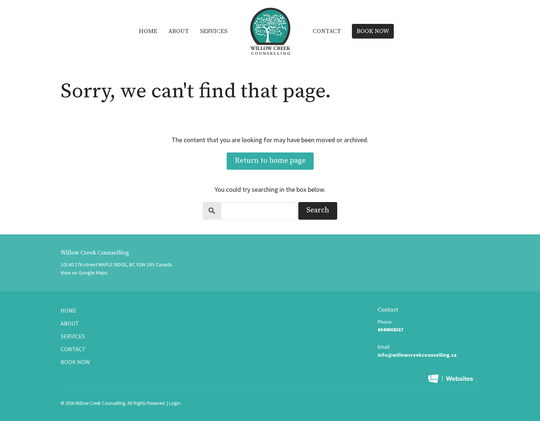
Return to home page (270, 160)
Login (174, 403)
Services (213, 31)
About (178, 31)
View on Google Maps (84, 272)
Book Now (373, 31)
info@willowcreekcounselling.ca (417, 355)
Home (148, 31)
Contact (327, 31)
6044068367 (390, 329)
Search (317, 210)
